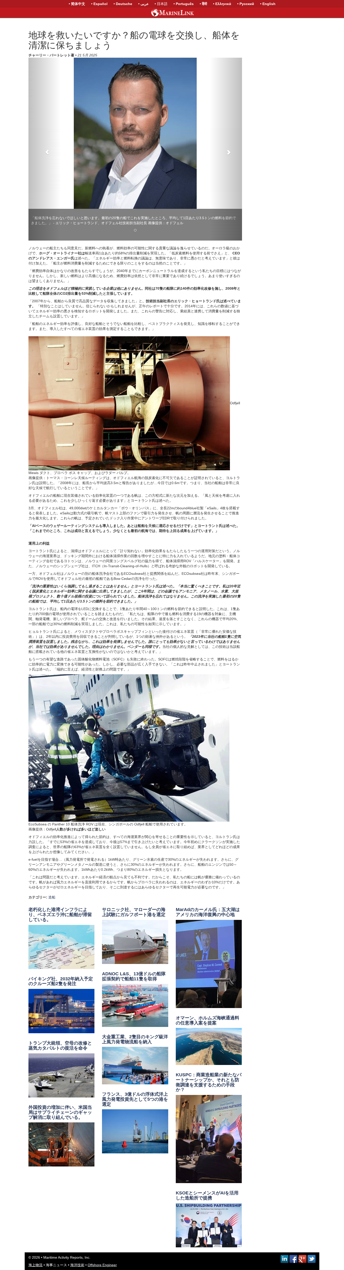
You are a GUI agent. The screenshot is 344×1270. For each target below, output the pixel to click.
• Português (184, 4)
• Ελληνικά (222, 4)
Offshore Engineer (102, 1251)
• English (268, 4)
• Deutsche (123, 4)
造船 (51, 884)
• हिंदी (203, 4)
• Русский (245, 4)
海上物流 (35, 1251)
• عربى (143, 4)
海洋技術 (77, 1251)
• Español (99, 4)
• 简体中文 (77, 4)
